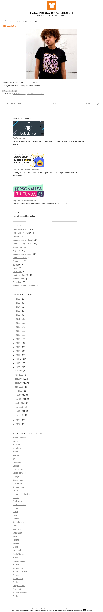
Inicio (54, 103)
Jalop (15, 515)
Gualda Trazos (19, 505)
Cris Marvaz (18, 469)
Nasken (16, 543)
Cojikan (16, 466)
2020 (18, 323)
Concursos (18, 261)
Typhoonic (17, 589)
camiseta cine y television (24, 286)
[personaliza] (28, 198)
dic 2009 (19, 371)
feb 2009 (19, 411)
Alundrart (17, 448)
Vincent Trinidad (20, 593)
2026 (18, 299)
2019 (18, 327)
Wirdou (16, 596)
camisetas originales (22, 243)
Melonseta (17, 533)
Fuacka (16, 498)
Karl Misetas (18, 522)
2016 (18, 339)
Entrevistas (18, 282)
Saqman (16, 575)
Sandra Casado (20, 571)
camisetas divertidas (22, 240)
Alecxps (16, 445)
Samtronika (18, 568)
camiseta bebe (19, 279)
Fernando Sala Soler (22, 494)
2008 (18, 420)
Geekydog (17, 501)
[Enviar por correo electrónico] (3, 91)
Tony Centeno (19, 586)
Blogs (15, 265)
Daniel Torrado (19, 473)
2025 (18, 303)
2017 (18, 335)
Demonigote (18, 480)
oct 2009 (19, 379)
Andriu (15, 452)
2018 (18, 331)
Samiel (16, 564)
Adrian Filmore (19, 438)
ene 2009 (19, 415)
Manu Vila (17, 529)
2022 (18, 315)
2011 (18, 359)
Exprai (15, 490)
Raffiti (15, 557)
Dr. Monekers (18, 487)
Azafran (16, 455)
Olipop (15, 547)
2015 (18, 343)
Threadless (35, 82)
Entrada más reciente (12, 103)
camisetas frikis (20, 257)
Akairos (16, 441)
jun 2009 (19, 395)
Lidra (15, 526)
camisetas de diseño (22, 254)
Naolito (16, 540)
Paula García (18, 554)
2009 (18, 367)
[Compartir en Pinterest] (15, 91)
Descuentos (18, 236)
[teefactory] (28, 135)
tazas (15, 268)
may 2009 (19, 399)
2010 (18, 363)
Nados (15, 536)
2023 (18, 311)
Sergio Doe (18, 579)
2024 (18, 307)
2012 (18, 355)
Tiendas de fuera (35, 94)
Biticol (15, 459)
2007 (18, 424)
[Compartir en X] (9, 91)
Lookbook (17, 272)
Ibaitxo (15, 512)
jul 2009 (19, 391)
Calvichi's (17, 462)
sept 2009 (19, 383)
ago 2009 (19, 387)
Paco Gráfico (18, 550)
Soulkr (15, 582)
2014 (18, 347)
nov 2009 (19, 375)
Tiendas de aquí (20, 229)
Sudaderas (18, 247)
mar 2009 (19, 407)
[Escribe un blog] (6, 91)
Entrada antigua (93, 103)
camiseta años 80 (21, 275)
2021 (18, 319)
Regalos (17, 250)
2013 (18, 351)
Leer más (89, 610)
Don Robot (17, 483)
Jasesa (16, 519)
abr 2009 (19, 403)
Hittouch (16, 508)
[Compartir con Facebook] (12, 91)
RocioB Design (19, 561)
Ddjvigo (16, 476)
